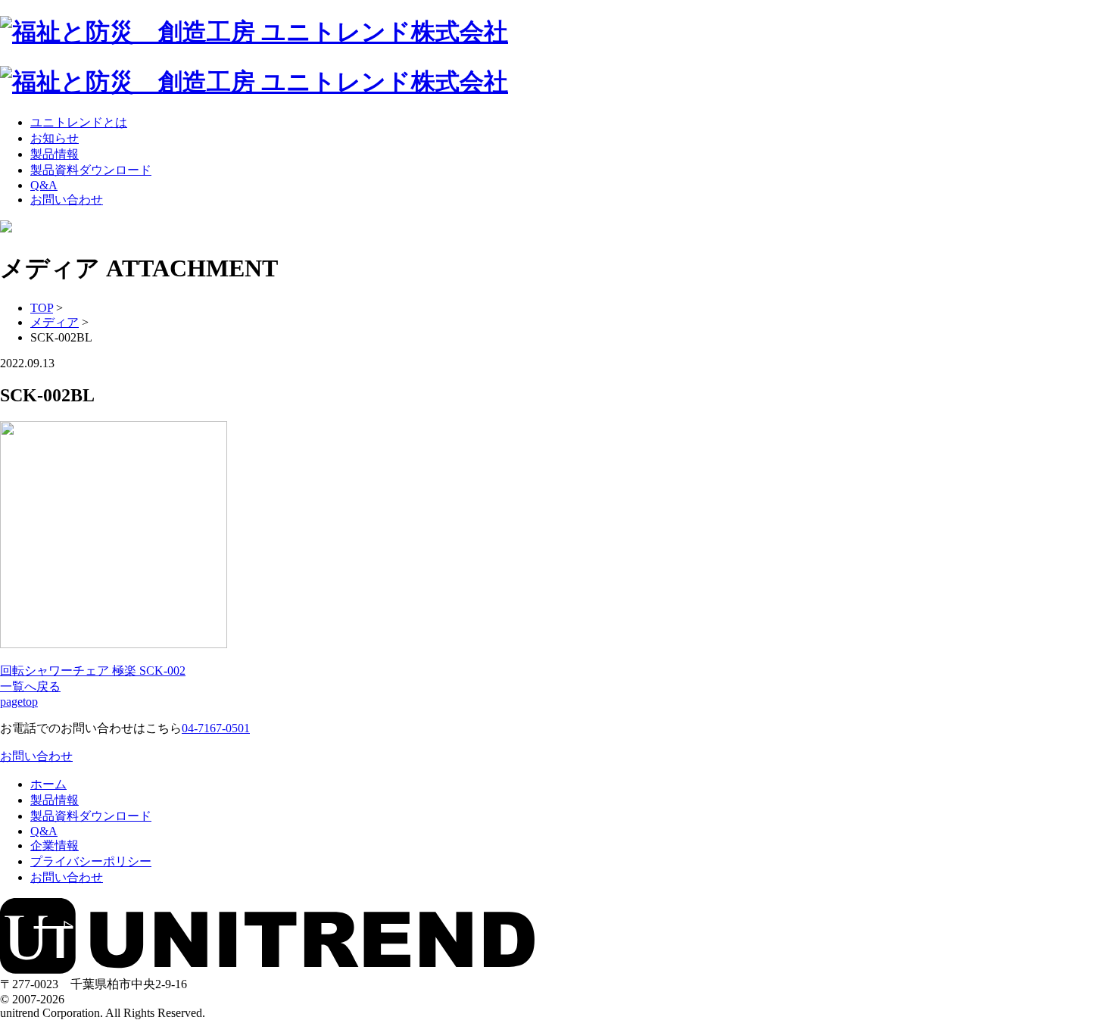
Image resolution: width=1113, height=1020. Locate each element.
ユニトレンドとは (78, 122)
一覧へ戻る (30, 686)
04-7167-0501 (216, 728)
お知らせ (54, 138)
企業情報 (54, 845)
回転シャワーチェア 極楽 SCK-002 (93, 670)
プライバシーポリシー (90, 861)
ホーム (48, 784)
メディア (54, 322)
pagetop (19, 701)
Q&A (44, 185)
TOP (41, 307)
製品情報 (54, 154)
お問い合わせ (66, 199)
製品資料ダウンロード (90, 170)
